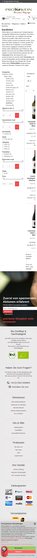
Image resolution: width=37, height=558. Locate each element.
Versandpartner (19, 513)
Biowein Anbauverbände (18, 410)
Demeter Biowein (18, 407)
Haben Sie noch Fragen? (18, 367)
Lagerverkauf (18, 455)
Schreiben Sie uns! (20, 387)
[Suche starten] (29, 17)
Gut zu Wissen (18, 413)
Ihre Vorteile (18, 465)
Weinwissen (18, 397)
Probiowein (18, 442)
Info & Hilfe (18, 423)
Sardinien (7, 29)
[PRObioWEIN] (19, 8)
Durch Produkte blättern (29, 256)
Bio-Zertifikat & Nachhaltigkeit (18, 332)
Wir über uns (18, 447)
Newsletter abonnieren (27, 7)
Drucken (32, 23)
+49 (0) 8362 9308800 (20, 383)
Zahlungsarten (18, 427)
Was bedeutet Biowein (18, 402)
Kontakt (12, 7)
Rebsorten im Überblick (18, 405)
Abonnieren (7, 311)
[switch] (4, 555)
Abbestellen (8, 314)
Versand (28, 268)
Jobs (18, 452)
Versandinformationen (18, 433)
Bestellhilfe (18, 430)
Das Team (18, 450)
